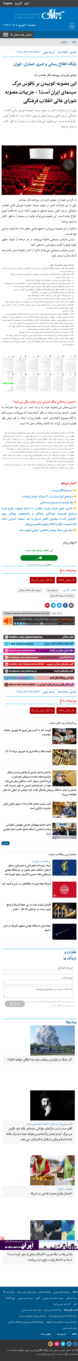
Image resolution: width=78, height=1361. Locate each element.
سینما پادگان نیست (62, 490)
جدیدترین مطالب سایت (62, 854)
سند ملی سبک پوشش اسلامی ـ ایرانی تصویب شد (46, 530)
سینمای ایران (52, 590)
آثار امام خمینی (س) (62, 1304)
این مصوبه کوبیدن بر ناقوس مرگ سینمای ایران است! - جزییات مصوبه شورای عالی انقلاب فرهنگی (40, 92)
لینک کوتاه (57, 613)
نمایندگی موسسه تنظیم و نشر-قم (33, 1316)
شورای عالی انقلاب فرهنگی (30, 590)
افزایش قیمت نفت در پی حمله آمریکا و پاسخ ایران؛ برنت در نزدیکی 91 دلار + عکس (29, 907)
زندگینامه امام (45, 1292)
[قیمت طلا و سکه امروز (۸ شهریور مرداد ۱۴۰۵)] (64, 757)
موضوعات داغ (68, 570)
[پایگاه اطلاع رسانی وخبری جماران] (39, 14)
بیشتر (5, 843)
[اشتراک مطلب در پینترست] (47, 605)
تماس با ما (46, 1334)
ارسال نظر (14, 1003)
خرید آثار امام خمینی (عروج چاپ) (63, 1316)
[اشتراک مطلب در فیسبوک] (65, 605)
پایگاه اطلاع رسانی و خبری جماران (33, 1350)
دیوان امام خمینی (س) (26, 1292)
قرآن (75, 1304)
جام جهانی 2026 (66, 580)
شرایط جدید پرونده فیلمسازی (61, 596)
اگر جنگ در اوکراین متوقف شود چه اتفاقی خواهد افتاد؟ (39, 1059)
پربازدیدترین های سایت (62, 723)
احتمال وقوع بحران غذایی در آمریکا (51, 1193)
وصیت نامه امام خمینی (53, 1298)
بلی (37, 558)
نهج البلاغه (10, 1298)
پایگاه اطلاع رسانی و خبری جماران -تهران (44, 64)
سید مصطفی (71, 1298)
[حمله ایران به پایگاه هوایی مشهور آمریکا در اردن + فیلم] (64, 932)
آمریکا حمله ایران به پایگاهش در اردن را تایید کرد (26, 884)
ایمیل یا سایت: (67, 978)
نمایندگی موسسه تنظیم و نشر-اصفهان (61, 1322)
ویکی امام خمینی (70, 1328)
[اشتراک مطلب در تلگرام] (53, 605)
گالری (37, 1298)
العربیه (18, 3)
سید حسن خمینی (25, 1298)
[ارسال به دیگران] (71, 605)
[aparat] (56, 1344)
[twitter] (69, 1344)
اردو (26, 3)
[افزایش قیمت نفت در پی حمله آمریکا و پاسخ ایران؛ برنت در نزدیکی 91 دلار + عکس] (64, 911)
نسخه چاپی (49, 52)
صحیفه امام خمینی (61, 1292)
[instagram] (50, 1344)
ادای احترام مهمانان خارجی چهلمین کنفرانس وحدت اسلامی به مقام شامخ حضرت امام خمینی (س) (27, 829)
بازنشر (63, 41)
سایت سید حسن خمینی (31, 1310)
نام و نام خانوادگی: (65, 968)
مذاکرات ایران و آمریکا (42, 580)
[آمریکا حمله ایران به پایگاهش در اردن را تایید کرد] (64, 890)
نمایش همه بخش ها (21, 34)
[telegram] (63, 1344)
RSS (74, 1334)
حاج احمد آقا (9, 1292)
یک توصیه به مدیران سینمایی (57, 502)
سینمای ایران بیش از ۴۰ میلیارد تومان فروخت (48, 496)
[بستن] (2, 1238)
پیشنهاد (70, 1022)
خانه (74, 41)
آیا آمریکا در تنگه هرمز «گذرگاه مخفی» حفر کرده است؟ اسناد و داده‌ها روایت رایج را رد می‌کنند (39, 1257)
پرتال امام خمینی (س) (52, 1310)
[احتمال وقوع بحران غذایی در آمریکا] (39, 1170)
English (7, 3)
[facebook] (75, 1344)
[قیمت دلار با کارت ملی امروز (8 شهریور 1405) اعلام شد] (64, 736)
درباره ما (61, 1334)
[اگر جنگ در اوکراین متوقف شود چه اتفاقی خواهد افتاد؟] (39, 1040)
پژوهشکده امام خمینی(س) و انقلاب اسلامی (25, 1322)
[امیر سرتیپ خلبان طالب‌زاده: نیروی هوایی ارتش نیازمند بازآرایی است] (64, 810)
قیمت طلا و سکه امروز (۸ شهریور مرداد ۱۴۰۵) (28, 751)
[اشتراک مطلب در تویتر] (59, 605)
